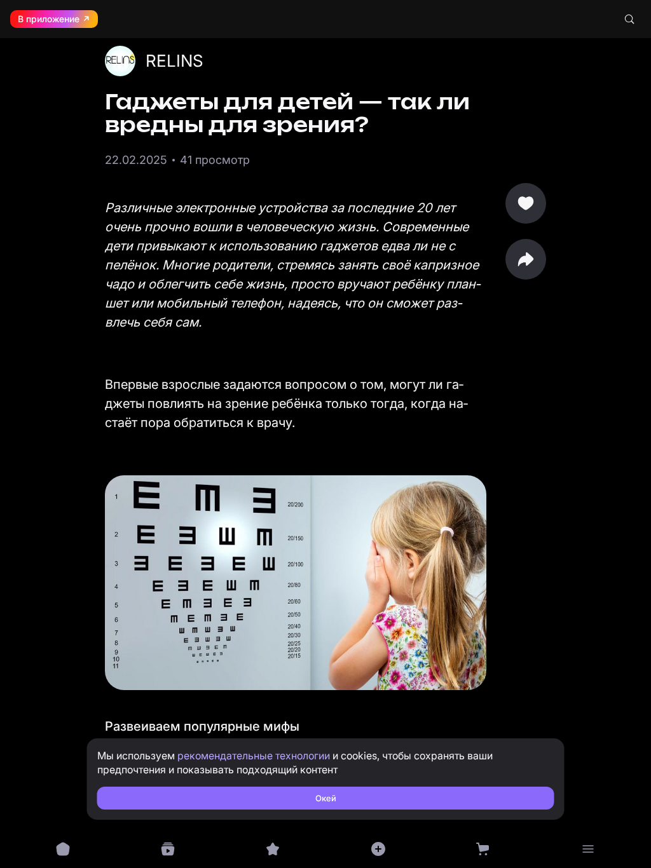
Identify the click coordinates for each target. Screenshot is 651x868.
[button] (525, 259)
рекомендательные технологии (253, 755)
